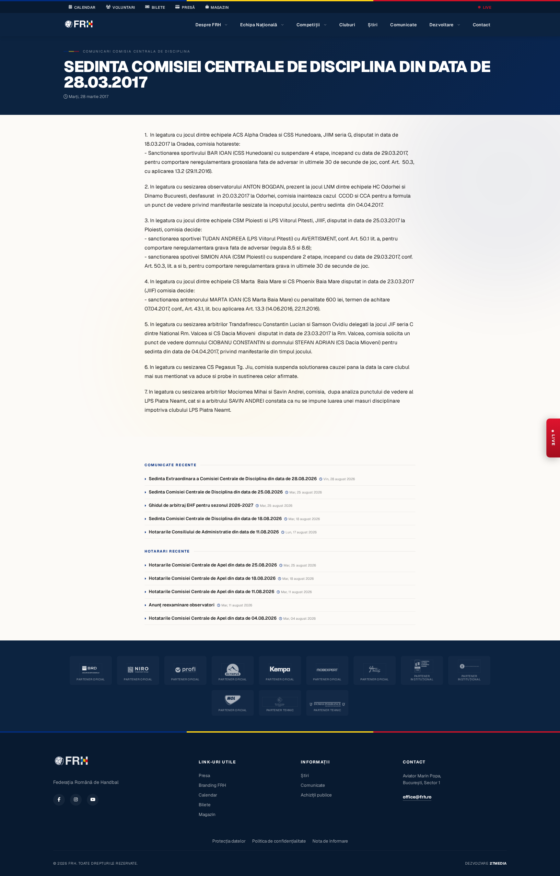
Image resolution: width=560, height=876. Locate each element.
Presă (188, 7)
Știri (373, 25)
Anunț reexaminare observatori (182, 605)
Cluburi (347, 25)
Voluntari (123, 7)
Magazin (219, 7)
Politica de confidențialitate (279, 841)
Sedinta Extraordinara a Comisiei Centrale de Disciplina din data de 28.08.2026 (233, 478)
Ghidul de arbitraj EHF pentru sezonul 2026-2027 (201, 505)
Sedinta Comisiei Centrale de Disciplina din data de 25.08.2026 (216, 492)
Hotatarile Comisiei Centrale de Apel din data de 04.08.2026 (212, 618)
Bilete (158, 7)
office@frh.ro (417, 797)
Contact (482, 25)
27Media (498, 863)
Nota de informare (330, 841)
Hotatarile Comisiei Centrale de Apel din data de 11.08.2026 (211, 591)
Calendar (85, 7)
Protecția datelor (229, 841)
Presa (204, 775)
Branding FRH (212, 785)
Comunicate (403, 25)
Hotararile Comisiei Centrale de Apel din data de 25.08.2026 (213, 565)
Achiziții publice (316, 795)
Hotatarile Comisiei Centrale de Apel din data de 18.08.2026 (212, 578)
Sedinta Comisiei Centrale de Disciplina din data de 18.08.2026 (215, 518)
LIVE (487, 7)
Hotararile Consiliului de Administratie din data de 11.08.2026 (214, 532)
